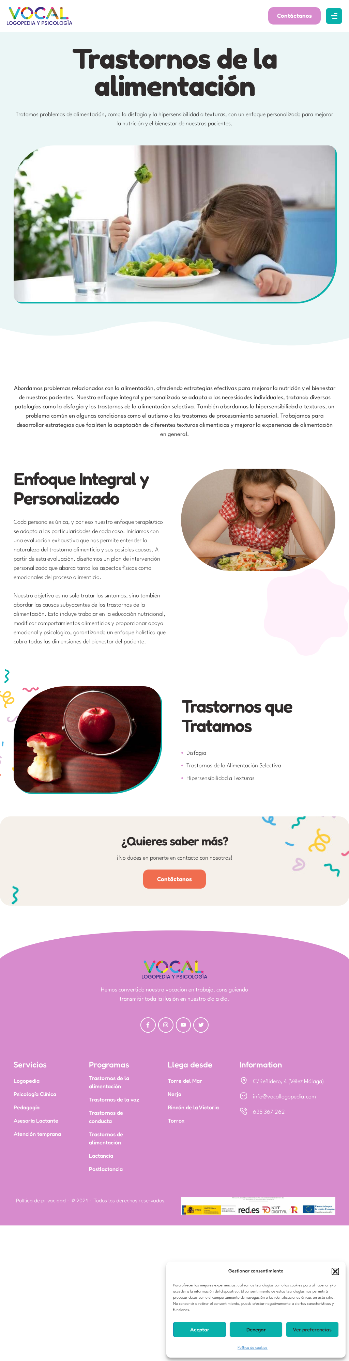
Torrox (176, 1120)
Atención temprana (37, 1133)
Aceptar (199, 1329)
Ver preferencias (312, 1329)
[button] (335, 1271)
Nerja (174, 1094)
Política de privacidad (41, 1200)
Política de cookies (253, 1348)
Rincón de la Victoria (193, 1107)
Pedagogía (27, 1107)
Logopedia (27, 1080)
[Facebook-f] (148, 1025)
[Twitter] (201, 1025)
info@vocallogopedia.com (284, 1097)
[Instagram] (165, 1025)
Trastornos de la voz (114, 1099)
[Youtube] (183, 1025)
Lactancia (101, 1155)
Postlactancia (106, 1169)
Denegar (256, 1329)
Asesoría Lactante (36, 1120)
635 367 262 (269, 1112)
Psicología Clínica (35, 1094)
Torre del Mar (185, 1080)
